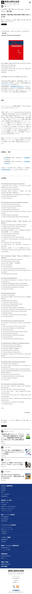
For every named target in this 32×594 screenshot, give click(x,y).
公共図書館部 (3, 533)
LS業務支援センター (5, 531)
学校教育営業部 (4, 496)
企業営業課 (3, 541)
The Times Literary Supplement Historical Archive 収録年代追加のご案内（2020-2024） (12, 476)
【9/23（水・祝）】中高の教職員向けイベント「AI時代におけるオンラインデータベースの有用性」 (12, 452)
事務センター (3, 558)
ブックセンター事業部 (5, 549)
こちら (16, 169)
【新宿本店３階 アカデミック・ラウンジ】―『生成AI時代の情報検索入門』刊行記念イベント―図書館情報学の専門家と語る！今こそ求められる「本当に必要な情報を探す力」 (12, 437)
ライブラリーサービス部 (6, 527)
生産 (30, 19)
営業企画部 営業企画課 (5, 556)
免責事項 (16, 580)
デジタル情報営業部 (5, 494)
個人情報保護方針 (16, 578)
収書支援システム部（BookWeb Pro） (9, 506)
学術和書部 (3, 490)
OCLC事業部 (3, 504)
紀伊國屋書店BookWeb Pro (16, 86)
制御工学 (19, 19)
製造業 (2, 21)
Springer (8, 19)
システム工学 (13, 19)
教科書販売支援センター (6, 547)
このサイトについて (16, 576)
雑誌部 (2, 492)
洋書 (27, 19)
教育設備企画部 (4, 520)
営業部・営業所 (4, 562)
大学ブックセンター (5, 564)
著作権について (16, 582)
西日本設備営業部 (4, 518)
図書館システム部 (4, 502)
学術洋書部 (3, 488)
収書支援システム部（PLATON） (7, 508)
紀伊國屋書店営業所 (5, 169)
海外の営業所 (4, 566)
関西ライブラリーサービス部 (7, 529)
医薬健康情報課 (4, 539)
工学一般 (23, 19)
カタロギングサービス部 (6, 510)
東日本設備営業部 (4, 516)
